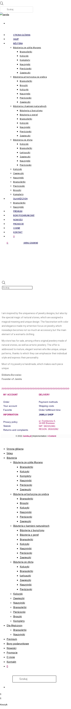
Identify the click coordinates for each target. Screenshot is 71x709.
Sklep (10, 453)
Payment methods (48, 402)
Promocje (12, 653)
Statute (7, 426)
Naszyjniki (26, 480)
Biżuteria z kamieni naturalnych (31, 526)
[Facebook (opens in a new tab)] (8, 22)
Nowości (11, 648)
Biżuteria (12, 458)
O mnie (11, 657)
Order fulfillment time (50, 410)
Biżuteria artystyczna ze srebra (31, 494)
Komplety (25, 476)
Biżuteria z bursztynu (32, 530)
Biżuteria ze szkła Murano (28, 462)
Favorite (7, 410)
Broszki (24, 503)
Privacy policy (10, 422)
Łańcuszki (25, 576)
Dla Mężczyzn (14, 625)
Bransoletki (26, 467)
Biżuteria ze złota (23, 562)
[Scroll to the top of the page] (1, 442)
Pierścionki (26, 485)
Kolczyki (24, 471)
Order (6, 402)
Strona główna (15, 449)
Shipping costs (46, 406)
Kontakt (11, 662)
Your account (10, 406)
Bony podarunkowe (18, 644)
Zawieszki (25, 489)
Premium (12, 639)
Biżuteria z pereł (29, 535)
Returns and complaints (15, 430)
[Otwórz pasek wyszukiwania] (39, 276)
